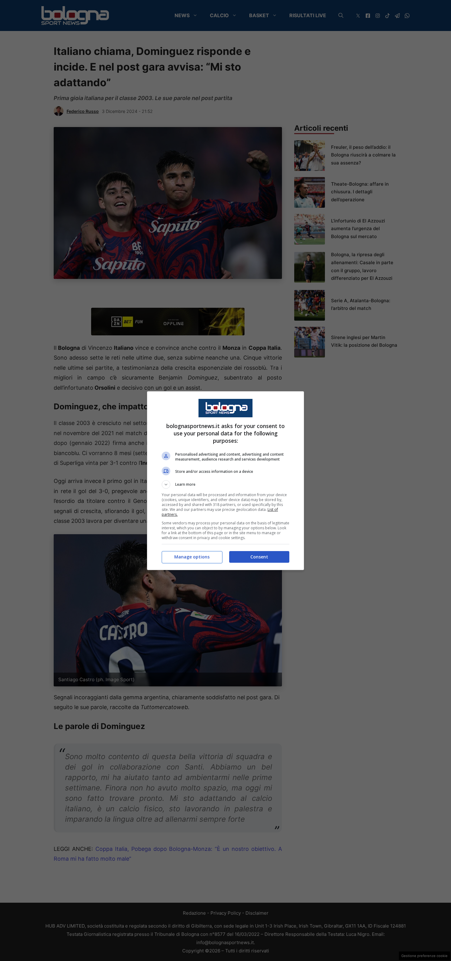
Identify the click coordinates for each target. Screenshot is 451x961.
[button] (225, 484)
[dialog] (225, 480)
